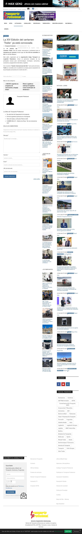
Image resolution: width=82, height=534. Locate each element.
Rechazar (76, 531)
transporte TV (33, 481)
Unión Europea (70, 448)
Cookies (58, 495)
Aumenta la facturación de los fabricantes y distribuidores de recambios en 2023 (67, 155)
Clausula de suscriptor (62, 486)
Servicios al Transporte (64, 445)
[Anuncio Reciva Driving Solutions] (68, 38)
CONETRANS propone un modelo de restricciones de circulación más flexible (47, 227)
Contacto (24, 9)
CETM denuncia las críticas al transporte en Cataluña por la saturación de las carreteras (47, 209)
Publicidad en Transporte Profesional (65, 472)
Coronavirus (61, 411)
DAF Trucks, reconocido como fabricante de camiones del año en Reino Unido (46, 303)
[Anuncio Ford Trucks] (41, 3)
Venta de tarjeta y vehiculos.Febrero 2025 (17, 119)
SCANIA (69, 141)
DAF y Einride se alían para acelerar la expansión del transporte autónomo (47, 144)
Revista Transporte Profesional (38, 477)
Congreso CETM (34, 486)
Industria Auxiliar (57, 23)
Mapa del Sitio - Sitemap (62, 499)
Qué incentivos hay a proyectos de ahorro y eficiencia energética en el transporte (47, 88)
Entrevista (70, 233)
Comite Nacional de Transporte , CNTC (67, 404)
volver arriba (36, 179)
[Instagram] (68, 384)
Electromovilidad (62, 414)
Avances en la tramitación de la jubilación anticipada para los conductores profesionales (67, 101)
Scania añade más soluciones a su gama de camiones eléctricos (67, 328)
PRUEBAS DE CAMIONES (73, 214)
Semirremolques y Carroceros (66, 442)
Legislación (27, 23)
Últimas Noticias (34, 468)
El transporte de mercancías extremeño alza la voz (67, 248)
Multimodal (68, 23)
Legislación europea (72, 425)
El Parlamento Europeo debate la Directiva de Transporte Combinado (66, 345)
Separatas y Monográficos (63, 463)
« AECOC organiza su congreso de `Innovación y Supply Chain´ (11, 86)
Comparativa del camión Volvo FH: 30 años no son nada (66, 211)
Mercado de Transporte (36, 459)
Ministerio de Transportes (64, 434)
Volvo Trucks (61, 451)
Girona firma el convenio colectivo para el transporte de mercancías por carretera (47, 71)
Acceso (19, 9)
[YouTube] (63, 384)
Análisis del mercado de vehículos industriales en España (65, 173)
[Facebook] (59, 384)
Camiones (70, 398)
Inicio (5, 23)
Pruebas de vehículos (35, 472)
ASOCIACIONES (71, 158)
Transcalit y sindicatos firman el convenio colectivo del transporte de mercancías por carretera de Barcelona (47, 189)
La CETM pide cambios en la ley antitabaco (46, 261)
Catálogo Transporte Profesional (64, 468)
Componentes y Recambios (65, 408)
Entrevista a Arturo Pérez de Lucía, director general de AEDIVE (66, 229)
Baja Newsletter (60, 503)
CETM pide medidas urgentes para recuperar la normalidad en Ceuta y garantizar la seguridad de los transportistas (47, 107)
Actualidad (18, 23)
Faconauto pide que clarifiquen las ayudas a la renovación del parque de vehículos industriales (66, 289)
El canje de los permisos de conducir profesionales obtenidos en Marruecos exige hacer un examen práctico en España (66, 268)
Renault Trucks (62, 439)
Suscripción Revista (61, 481)
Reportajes (36, 23)
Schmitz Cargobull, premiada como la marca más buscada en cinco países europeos (66, 364)
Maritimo (60, 431)
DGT (68, 411)
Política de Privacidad (61, 490)
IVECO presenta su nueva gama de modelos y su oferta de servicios (47, 321)
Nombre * (6, 155)
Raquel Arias (73, 123)
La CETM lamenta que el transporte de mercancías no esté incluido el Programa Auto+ (47, 245)
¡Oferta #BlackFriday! (61, 459)
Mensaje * (6, 135)
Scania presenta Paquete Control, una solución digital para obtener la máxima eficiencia (67, 138)
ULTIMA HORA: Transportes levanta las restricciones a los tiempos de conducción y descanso (67, 309)
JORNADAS (6, 35)
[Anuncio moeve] (68, 56)
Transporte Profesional (10, 46)
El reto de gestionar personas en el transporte (18, 116)
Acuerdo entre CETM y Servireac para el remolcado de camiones (67, 120)
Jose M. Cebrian (67, 254)
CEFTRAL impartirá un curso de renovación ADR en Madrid (47, 170)
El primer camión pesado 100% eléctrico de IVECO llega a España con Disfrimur (47, 353)
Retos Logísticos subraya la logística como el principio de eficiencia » (29, 86)
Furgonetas (69, 419)
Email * (5, 161)
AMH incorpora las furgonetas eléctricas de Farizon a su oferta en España (47, 286)
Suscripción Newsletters (62, 477)
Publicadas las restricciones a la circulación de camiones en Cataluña (66, 192)
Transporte (61, 448)
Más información (59, 531)
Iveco (71, 422)
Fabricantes (46, 23)
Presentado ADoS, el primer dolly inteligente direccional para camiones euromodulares (47, 52)
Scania (70, 439)
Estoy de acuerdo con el (15, 487)
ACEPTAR (68, 531)
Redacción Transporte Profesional (64, 216)
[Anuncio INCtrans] (54, 15)
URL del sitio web (8, 168)
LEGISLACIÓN (71, 105)
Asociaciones (61, 398)
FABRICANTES (70, 177)
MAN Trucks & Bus (70, 428)
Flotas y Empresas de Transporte (66, 416)
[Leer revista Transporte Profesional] (68, 72)
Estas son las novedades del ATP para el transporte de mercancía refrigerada (47, 126)
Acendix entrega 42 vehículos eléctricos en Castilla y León (47, 337)
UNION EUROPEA (71, 348)
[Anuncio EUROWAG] (68, 47)
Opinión (6, 29)
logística (60, 428)
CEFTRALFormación (63, 400)
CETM (10, 23)
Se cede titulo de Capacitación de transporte (18, 114)
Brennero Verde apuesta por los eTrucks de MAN (46, 370)
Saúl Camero (74, 141)
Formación (61, 419)
